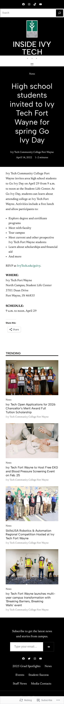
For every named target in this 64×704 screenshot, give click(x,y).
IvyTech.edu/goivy (28, 265)
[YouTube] (40, 4)
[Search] (59, 13)
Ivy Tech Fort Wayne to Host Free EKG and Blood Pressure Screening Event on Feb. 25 (32, 471)
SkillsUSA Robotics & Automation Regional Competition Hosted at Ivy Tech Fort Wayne (30, 534)
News (32, 74)
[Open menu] (32, 64)
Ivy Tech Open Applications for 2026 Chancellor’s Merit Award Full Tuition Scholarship (30, 408)
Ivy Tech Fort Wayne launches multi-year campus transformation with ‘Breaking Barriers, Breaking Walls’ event (30, 599)
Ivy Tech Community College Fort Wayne (32, 152)
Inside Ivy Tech (32, 48)
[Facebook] (23, 4)
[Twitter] (29, 658)
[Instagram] (29, 4)
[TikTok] (34, 4)
